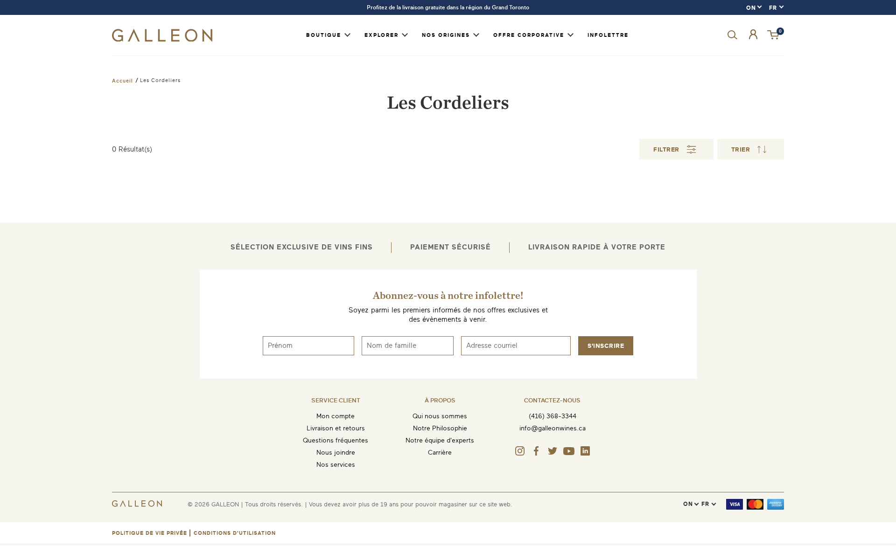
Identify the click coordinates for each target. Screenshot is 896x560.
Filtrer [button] (666, 149)
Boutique (323, 35)
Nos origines (446, 35)
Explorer (381, 35)
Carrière (440, 452)
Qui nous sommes (440, 416)
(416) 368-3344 (552, 416)
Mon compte (335, 416)
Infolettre (608, 35)
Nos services (335, 464)
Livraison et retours (336, 428)
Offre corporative (528, 35)
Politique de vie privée (149, 533)
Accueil (122, 80)
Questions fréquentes (335, 440)
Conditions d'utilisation (235, 533)
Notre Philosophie (440, 428)
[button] (773, 35)
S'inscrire (606, 345)
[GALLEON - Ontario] (162, 39)
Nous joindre (335, 452)
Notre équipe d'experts (440, 440)
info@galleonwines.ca (552, 428)
